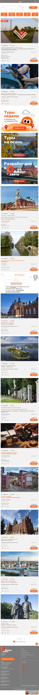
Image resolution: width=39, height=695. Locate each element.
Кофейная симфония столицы (9, 452)
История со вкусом (6, 496)
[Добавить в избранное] (2, 61)
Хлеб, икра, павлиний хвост (8, 93)
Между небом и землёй (7, 322)
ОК (35, 693)
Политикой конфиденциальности (14, 290)
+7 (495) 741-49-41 (5, 671)
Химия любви (5, 623)
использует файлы (34, 691)
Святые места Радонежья (8, 581)
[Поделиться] (5, 61)
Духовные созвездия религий (9, 539)
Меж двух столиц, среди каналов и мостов (12, 260)
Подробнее (33, 60)
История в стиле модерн (7, 215)
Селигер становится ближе (8, 365)
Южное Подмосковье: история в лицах (11, 47)
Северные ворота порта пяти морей (11, 407)
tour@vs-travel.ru (4, 677)
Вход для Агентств (8, 659)
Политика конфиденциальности (29, 685)
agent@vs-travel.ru (5, 684)
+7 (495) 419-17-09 (5, 674)
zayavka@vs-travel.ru (5, 680)
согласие (13, 287)
